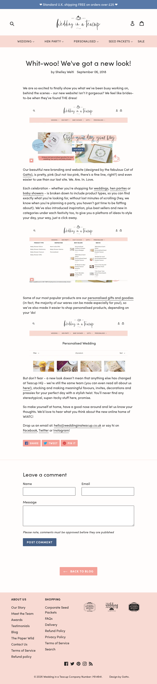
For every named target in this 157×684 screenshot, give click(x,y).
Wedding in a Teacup (55, 676)
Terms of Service (23, 650)
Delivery (51, 624)
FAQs (49, 618)
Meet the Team (22, 613)
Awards (16, 619)
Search (50, 649)
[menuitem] (23, 41)
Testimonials (20, 625)
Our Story (18, 607)
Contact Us (19, 644)
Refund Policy (55, 630)
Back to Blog (82, 571)
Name (27, 483)
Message (30, 502)
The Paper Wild (22, 638)
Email (86, 483)
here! (26, 387)
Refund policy (21, 656)
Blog (14, 632)
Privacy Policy (55, 636)
